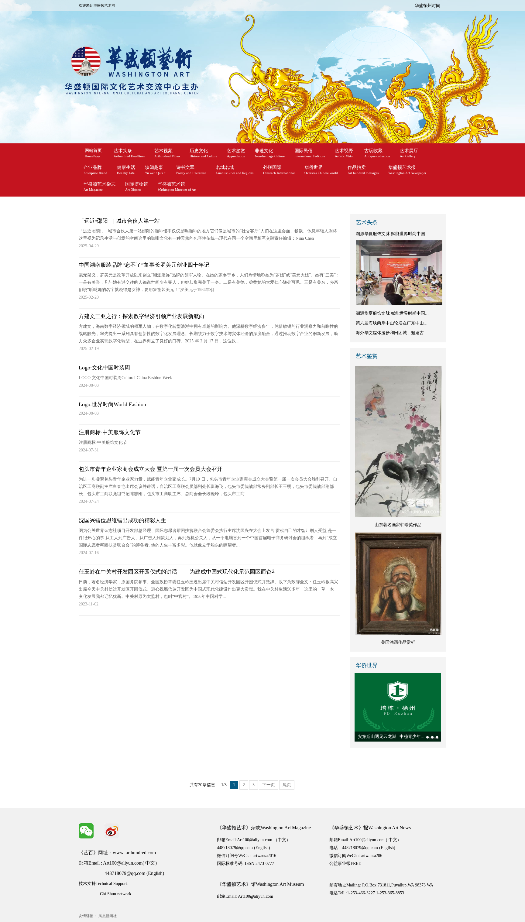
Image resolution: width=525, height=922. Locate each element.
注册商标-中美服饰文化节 (110, 432)
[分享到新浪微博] (111, 830)
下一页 (268, 785)
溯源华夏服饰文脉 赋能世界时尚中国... (392, 233)
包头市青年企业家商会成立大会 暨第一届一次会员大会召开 (150, 469)
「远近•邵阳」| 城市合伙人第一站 (119, 221)
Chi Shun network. (116, 894)
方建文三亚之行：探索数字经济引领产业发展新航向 (141, 316)
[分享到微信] (86, 830)
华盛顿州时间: (428, 5)
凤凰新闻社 (107, 916)
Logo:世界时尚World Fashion (112, 404)
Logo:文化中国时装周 (104, 368)
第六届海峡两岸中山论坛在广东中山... (391, 323)
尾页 (287, 785)
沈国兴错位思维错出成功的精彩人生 (122, 520)
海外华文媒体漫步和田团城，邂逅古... (391, 333)
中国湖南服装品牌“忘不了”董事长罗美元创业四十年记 (144, 265)
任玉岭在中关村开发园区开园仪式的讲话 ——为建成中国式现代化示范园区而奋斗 (178, 572)
